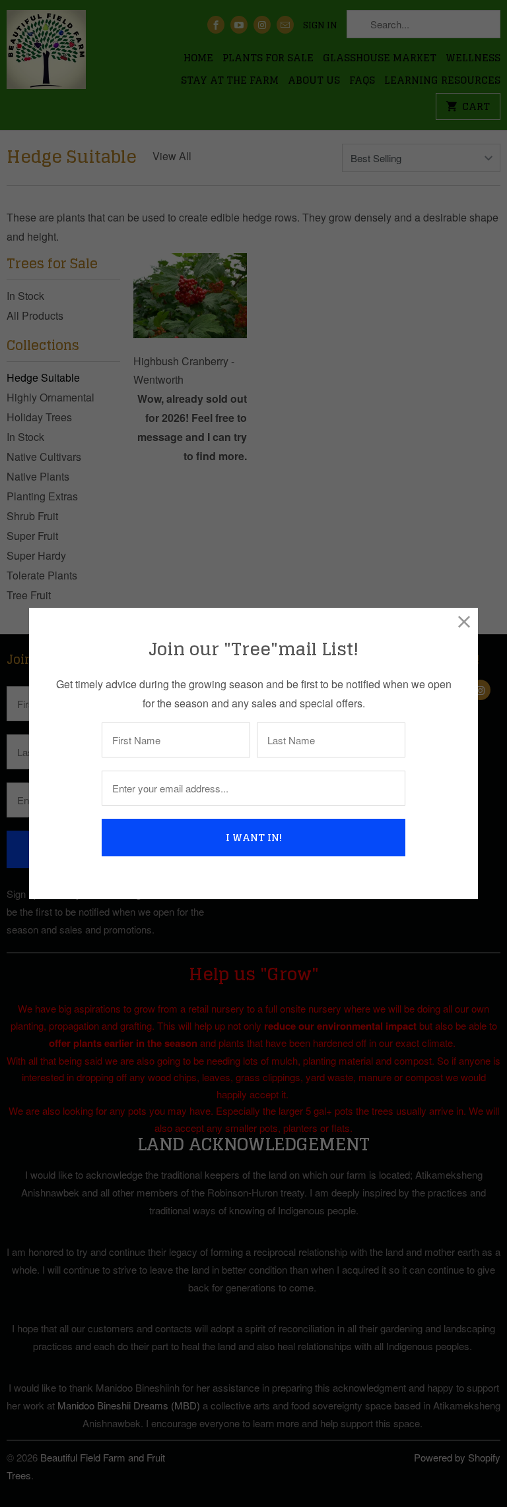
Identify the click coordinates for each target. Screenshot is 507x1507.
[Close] (464, 621)
